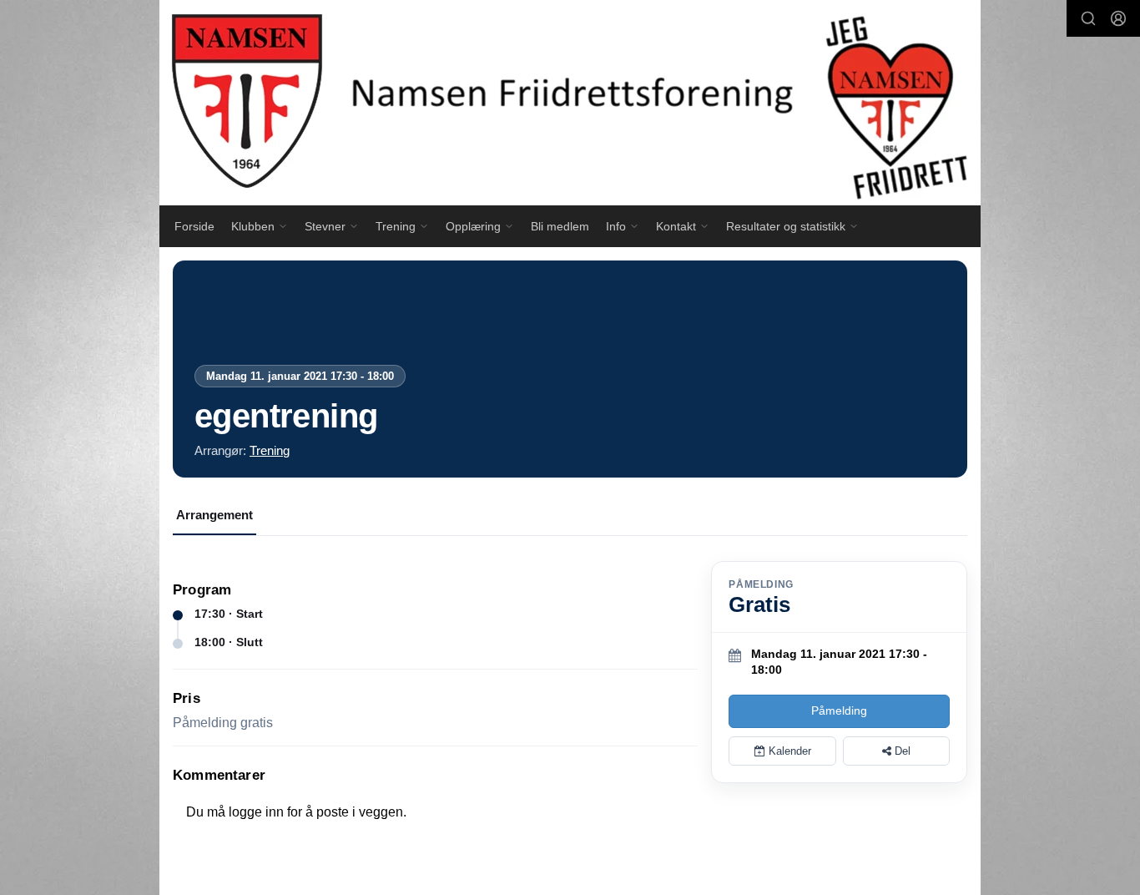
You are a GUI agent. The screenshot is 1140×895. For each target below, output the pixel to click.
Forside (194, 226)
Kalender (788, 751)
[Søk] (1088, 18)
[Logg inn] (1118, 18)
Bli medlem (560, 226)
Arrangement (214, 515)
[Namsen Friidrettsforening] (570, 102)
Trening (270, 450)
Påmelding (839, 710)
